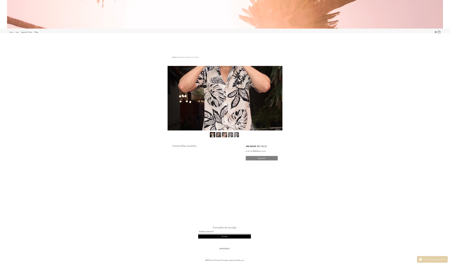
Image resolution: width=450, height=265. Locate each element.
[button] (439, 32)
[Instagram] (436, 32)
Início (174, 57)
